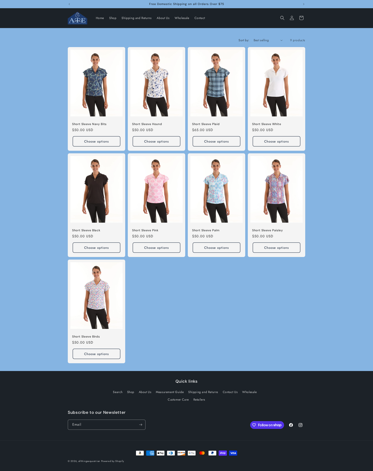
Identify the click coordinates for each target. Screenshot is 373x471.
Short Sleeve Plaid (206, 124)
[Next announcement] (303, 4)
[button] (282, 18)
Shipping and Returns (203, 392)
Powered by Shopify (112, 461)
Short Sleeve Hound (147, 124)
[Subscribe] (140, 425)
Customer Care (178, 399)
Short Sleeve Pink (145, 230)
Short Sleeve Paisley (267, 230)
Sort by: (244, 40)
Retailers (199, 399)
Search (118, 392)
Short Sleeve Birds (86, 336)
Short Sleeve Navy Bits (89, 124)
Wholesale (249, 392)
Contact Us (230, 392)
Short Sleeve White (266, 124)
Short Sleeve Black (86, 230)
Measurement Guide (170, 392)
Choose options (96, 141)
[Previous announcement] (69, 4)
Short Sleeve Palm (206, 230)
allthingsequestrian (89, 461)
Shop (130, 392)
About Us (145, 392)
